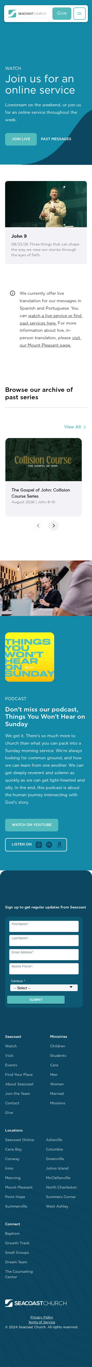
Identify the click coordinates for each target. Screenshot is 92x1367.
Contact (12, 1103)
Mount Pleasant (19, 1188)
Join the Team (17, 1094)
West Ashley (57, 1207)
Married (57, 1094)
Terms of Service (41, 1322)
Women (57, 1084)
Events (11, 1065)
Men (53, 1075)
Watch (11, 1046)
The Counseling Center (19, 1274)
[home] (27, 13)
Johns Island (57, 1169)
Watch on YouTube (32, 825)
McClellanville (58, 1178)
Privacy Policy (41, 1317)
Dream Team (16, 1262)
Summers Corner (61, 1197)
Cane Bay (13, 1150)
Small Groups (17, 1253)
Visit (9, 1056)
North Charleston (61, 1188)
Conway (12, 1159)
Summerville (16, 1207)
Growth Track (17, 1243)
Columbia (54, 1150)
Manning (12, 1178)
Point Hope (15, 1197)
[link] (43, 477)
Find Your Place (19, 1075)
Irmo (9, 1169)
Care (54, 1065)
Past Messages (56, 139)
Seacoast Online (19, 1140)
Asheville (54, 1140)
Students (58, 1056)
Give (62, 13)
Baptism (12, 1234)
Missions (57, 1103)
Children (57, 1046)
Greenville (55, 1159)
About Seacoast (19, 1084)
